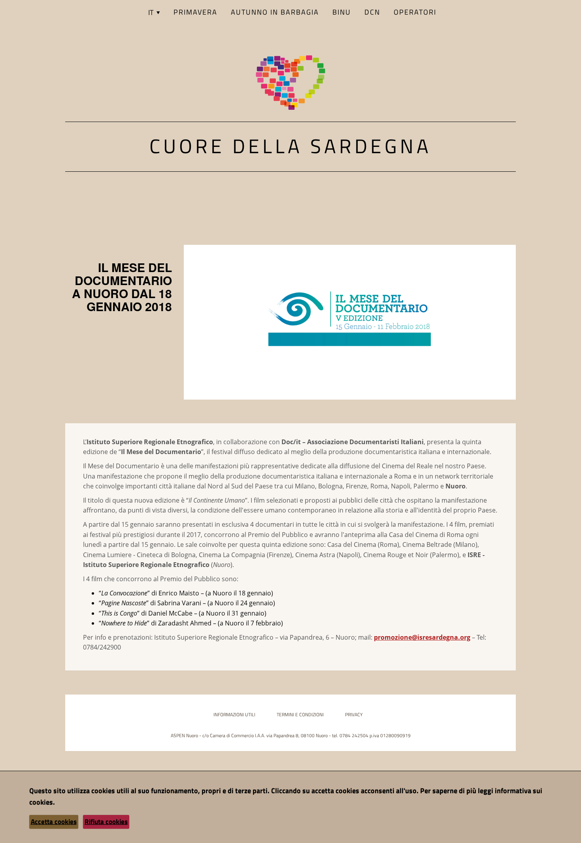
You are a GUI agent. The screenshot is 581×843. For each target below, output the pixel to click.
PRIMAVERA (195, 12)
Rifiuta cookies (106, 822)
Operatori (415, 12)
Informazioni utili (234, 714)
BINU (341, 12)
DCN (372, 12)
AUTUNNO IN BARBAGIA (275, 12)
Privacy (353, 714)
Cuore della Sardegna (290, 146)
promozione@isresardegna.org (422, 637)
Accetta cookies (54, 822)
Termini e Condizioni (300, 714)
